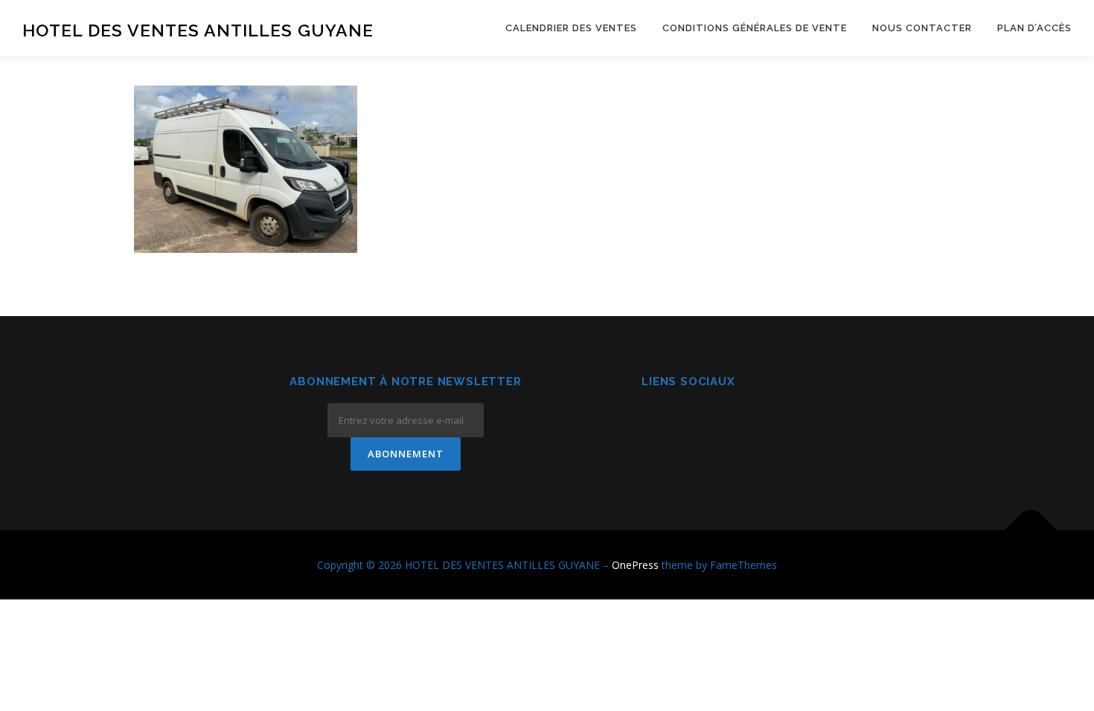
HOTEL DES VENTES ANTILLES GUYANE (198, 30)
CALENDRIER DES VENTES (571, 27)
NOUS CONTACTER (922, 27)
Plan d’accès (1034, 27)
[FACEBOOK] (652, 422)
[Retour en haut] (1031, 530)
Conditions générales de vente (754, 27)
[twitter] (725, 422)
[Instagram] (688, 422)
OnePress (635, 565)
